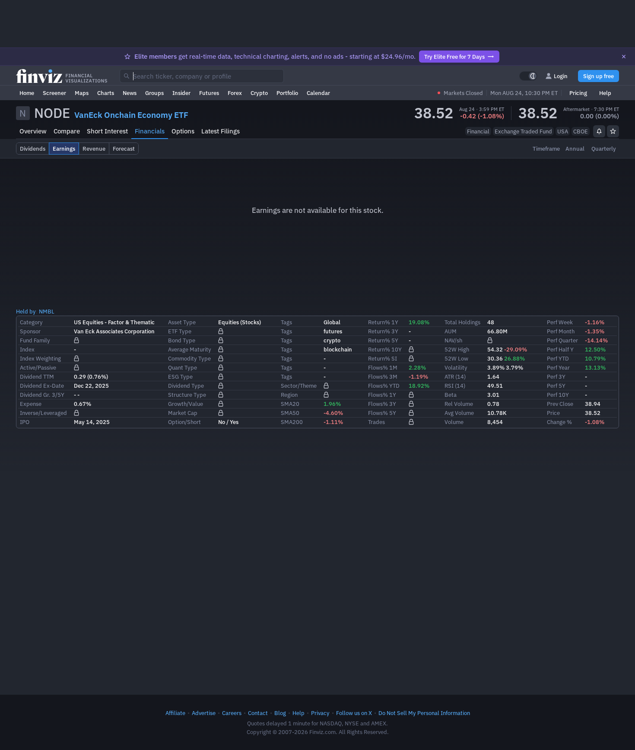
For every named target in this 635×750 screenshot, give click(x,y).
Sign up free (598, 76)
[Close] (623, 56)
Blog (280, 712)
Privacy (320, 712)
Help (605, 92)
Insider (181, 92)
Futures (209, 92)
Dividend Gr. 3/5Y (42, 394)
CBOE (580, 131)
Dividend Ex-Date (42, 385)
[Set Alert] (599, 131)
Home (26, 92)
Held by (26, 311)
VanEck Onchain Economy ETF (131, 115)
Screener (54, 92)
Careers (231, 712)
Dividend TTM (37, 376)
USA (562, 131)
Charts (105, 92)
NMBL (46, 311)
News (130, 92)
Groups (154, 92)
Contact (258, 712)
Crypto (259, 92)
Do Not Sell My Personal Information (424, 712)
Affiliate (175, 712)
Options (182, 131)
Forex (235, 92)
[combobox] (202, 76)
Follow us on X (354, 712)
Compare (67, 131)
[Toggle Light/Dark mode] (528, 76)
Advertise (204, 712)
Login (561, 76)
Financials (150, 131)
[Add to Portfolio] (613, 131)
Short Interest (107, 131)
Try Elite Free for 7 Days (454, 56)
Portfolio (287, 92)
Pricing (578, 92)
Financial (478, 131)
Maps (82, 92)
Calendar (318, 92)
